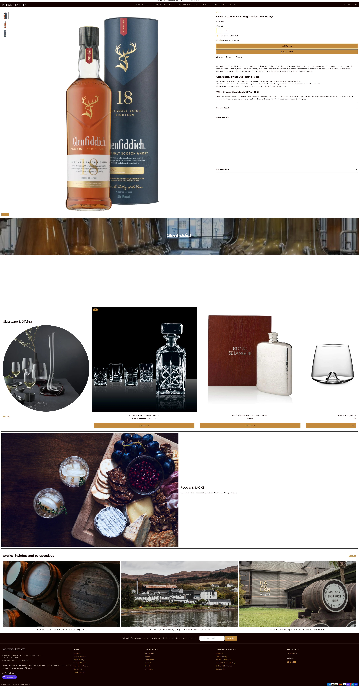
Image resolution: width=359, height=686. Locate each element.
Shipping (219, 40)
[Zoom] (112, 114)
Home (218, 12)
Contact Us (220, 669)
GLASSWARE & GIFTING (188, 5)
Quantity (220, 26)
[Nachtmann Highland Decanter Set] (144, 364)
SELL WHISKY (219, 5)
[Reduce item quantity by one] (218, 30)
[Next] (5, 214)
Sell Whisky (149, 653)
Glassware (78, 669)
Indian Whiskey (80, 657)
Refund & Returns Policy (225, 663)
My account (149, 669)
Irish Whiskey (79, 660)
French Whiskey (80, 663)
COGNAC (232, 5)
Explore (6, 417)
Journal (148, 663)
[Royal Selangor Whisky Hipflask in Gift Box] (250, 364)
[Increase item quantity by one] (226, 30)
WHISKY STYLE (141, 5)
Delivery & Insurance (224, 666)
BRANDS (206, 5)
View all (352, 556)
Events (147, 657)
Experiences (149, 660)
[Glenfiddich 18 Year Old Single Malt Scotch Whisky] (287, 126)
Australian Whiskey (81, 666)
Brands (147, 666)
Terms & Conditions (223, 660)
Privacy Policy (221, 657)
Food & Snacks (79, 672)
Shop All (77, 653)
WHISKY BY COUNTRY (162, 5)
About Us (219, 653)
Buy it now (287, 52)
